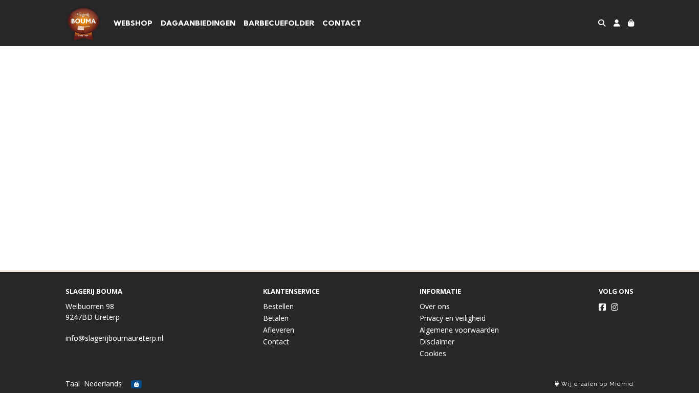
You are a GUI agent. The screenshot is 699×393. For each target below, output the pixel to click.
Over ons (435, 306)
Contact (276, 341)
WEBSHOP (133, 23)
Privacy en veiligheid (453, 318)
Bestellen (278, 306)
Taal (72, 383)
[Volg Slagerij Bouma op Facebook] (602, 307)
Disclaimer (437, 341)
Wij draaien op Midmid (596, 384)
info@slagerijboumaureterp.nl (114, 338)
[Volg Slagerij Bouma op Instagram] (614, 307)
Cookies (433, 353)
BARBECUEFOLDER (279, 23)
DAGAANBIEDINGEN (198, 23)
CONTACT (341, 23)
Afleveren (278, 330)
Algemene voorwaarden (459, 330)
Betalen (276, 318)
